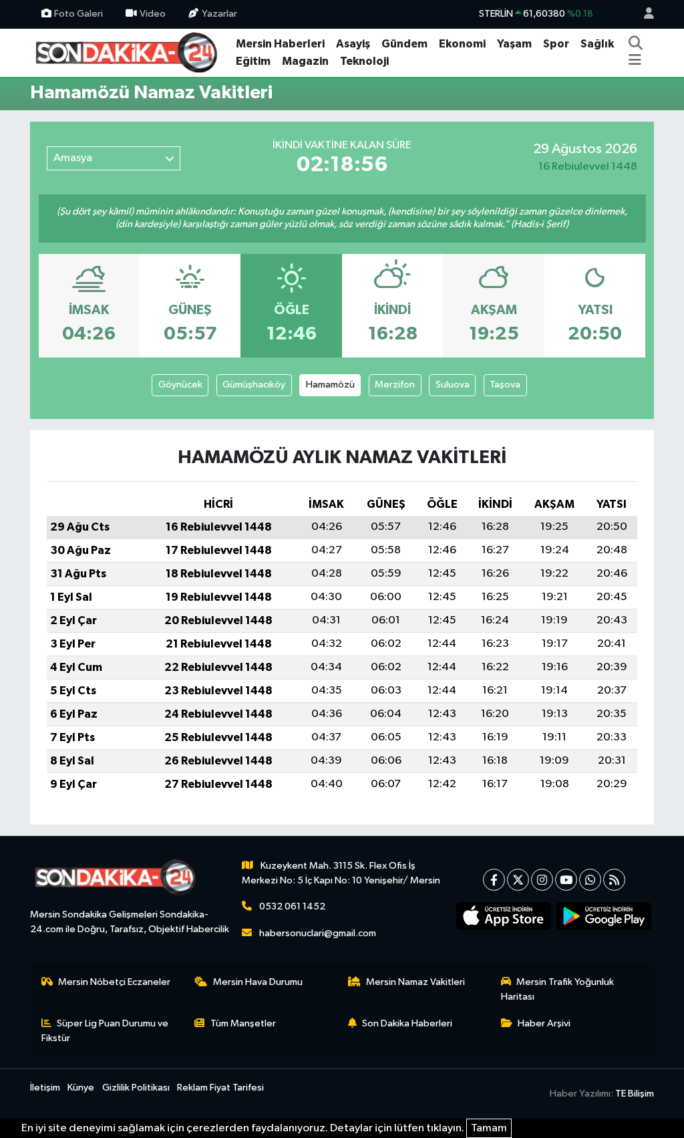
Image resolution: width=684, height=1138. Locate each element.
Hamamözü (330, 385)
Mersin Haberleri (280, 43)
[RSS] (614, 880)
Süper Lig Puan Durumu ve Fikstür (105, 1030)
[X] (518, 880)
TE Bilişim (634, 1094)
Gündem (404, 43)
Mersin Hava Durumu (258, 982)
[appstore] (504, 916)
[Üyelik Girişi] (643, 14)
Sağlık (597, 43)
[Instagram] (542, 880)
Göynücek (180, 385)
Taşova (505, 385)
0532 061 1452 (292, 906)
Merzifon (395, 385)
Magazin (305, 61)
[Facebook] (494, 880)
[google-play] (604, 916)
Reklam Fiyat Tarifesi (220, 1088)
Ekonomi (462, 43)
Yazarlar (219, 14)
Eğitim (253, 61)
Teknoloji (364, 61)
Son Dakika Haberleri (407, 1023)
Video (153, 14)
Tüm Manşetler (243, 1023)
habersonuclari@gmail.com (317, 933)
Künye (80, 1088)
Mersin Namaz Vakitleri (415, 982)
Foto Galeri (78, 14)
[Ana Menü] (635, 61)
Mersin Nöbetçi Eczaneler (114, 982)
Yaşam (514, 43)
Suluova (453, 385)
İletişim (45, 1088)
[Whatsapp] (590, 880)
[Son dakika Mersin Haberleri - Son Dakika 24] (130, 52)
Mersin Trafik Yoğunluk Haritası (558, 989)
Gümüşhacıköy (253, 385)
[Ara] (636, 44)
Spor (556, 43)
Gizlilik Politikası (136, 1088)
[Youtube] (566, 880)
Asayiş (353, 43)
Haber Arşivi (544, 1023)
